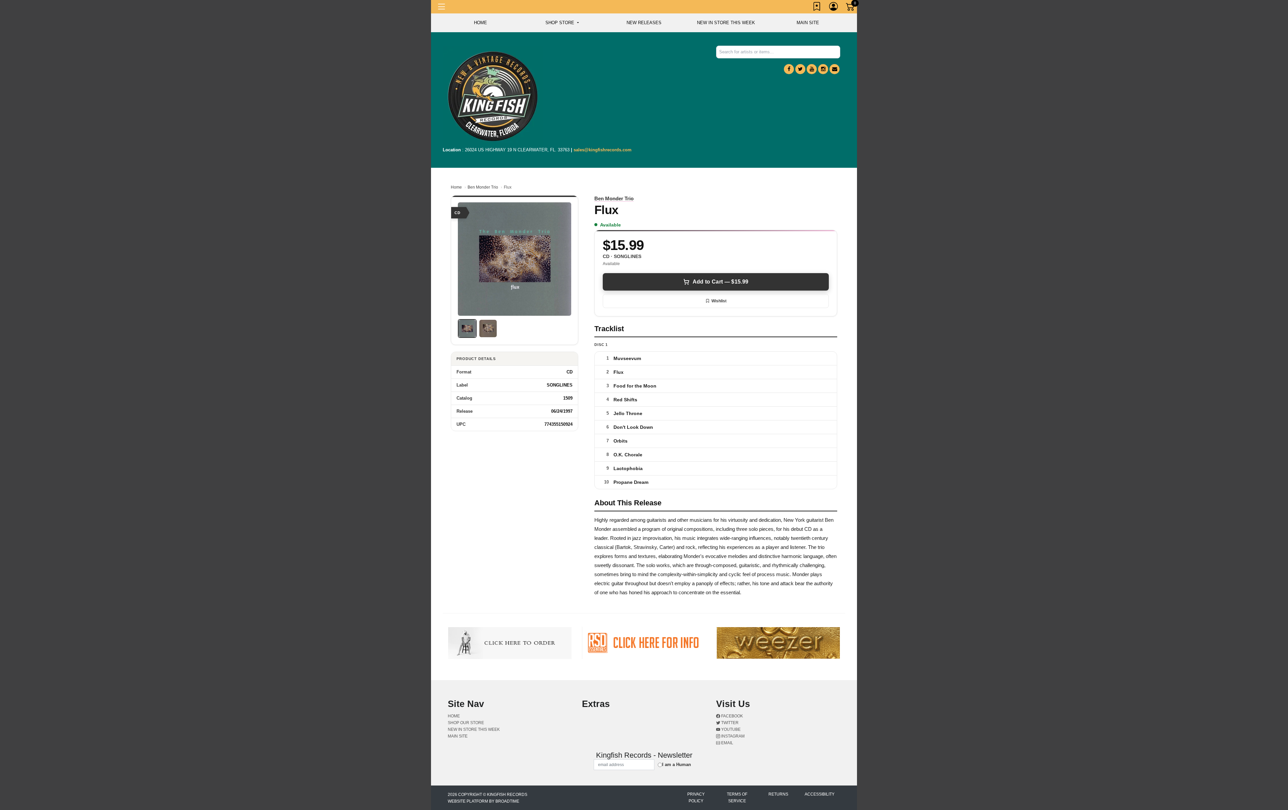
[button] (562, 23)
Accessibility (820, 794)
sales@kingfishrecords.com (603, 149)
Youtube (730, 729)
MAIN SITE (808, 22)
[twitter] (800, 69)
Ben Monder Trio (483, 187)
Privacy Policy (696, 797)
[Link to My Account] (834, 7)
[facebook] (789, 69)
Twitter (729, 722)
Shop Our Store (466, 722)
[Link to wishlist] (817, 7)
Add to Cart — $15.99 (720, 282)
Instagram (732, 736)
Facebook (731, 716)
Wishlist (719, 301)
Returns (778, 794)
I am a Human (676, 764)
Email (726, 743)
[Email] (834, 69)
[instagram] (823, 69)
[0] (850, 8)
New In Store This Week (726, 22)
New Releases (644, 22)
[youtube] (811, 69)
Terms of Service (737, 797)
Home (456, 187)
